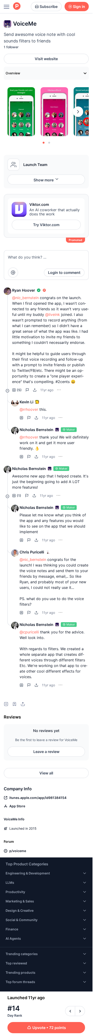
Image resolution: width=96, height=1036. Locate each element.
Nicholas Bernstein (36, 429)
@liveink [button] (52, 314)
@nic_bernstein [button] (25, 297)
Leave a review (46, 751)
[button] (7, 291)
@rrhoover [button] (29, 409)
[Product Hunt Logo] (17, 6)
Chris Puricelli (32, 552)
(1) (19, 495)
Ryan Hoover (23, 290)
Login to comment (64, 272)
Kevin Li (26, 402)
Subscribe (49, 6)
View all (46, 773)
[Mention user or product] (13, 272)
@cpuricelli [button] (29, 632)
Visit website (46, 58)
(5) (19, 390)
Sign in (79, 6)
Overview (13, 73)
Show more (44, 180)
